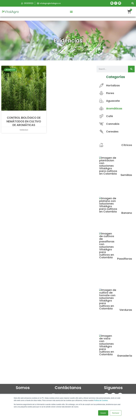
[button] (133, 3)
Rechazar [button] (115, 413)
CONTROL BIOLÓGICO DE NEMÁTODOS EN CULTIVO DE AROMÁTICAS (24, 121)
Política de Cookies (101, 400)
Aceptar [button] (103, 413)
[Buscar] (131, 69)
